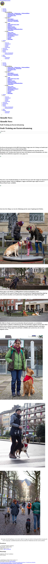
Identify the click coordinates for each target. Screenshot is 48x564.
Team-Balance (11, 18)
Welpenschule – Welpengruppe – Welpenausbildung (18, 13)
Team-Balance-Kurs (12, 15)
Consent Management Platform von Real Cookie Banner (11, 563)
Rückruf (9, 16)
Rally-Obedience (11, 35)
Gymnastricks (10, 30)
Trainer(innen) (8, 43)
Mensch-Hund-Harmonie (13, 20)
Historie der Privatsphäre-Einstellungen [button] (19, 562)
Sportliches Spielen (12, 33)
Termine (4, 40)
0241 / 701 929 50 (7, 549)
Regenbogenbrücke (9, 54)
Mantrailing (10, 39)
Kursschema (7, 47)
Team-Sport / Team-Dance (13, 21)
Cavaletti (9, 37)
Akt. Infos (4, 9)
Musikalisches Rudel (12, 28)
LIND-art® (4, 48)
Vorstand (6, 45)
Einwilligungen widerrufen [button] (30, 562)
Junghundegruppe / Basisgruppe (14, 14)
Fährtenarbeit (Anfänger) (13, 34)
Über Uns (7, 42)
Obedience (10, 25)
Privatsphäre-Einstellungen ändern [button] (6, 562)
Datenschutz (7, 57)
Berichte (4, 50)
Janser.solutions (12, 561)
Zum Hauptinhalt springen (5, 0)
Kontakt (4, 56)
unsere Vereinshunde (9, 52)
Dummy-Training (11, 26)
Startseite (4, 8)
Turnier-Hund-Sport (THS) (13, 24)
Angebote (4, 11)
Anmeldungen (5, 49)
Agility (9, 23)
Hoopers (9, 38)
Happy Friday (11, 32)
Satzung (6, 46)
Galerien (4, 51)
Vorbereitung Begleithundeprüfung (15, 29)
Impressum (7, 58)
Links (3, 55)
